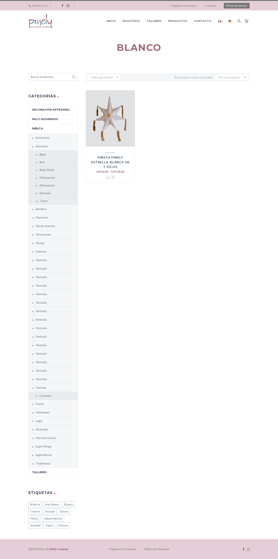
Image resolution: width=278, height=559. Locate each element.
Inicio (111, 21)
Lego (39, 421)
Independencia (52, 518)
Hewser (64, 549)
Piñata (37, 128)
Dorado (50, 511)
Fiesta (34, 518)
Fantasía (45, 193)
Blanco (68, 504)
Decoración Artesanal (51, 109)
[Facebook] (62, 5)
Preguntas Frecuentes (184, 5)
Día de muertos (45, 226)
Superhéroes (44, 455)
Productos (177, 21)
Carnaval (45, 396)
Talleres (154, 21)
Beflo (53, 549)
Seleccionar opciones (108, 177)
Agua (43, 154)
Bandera (41, 209)
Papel (49, 525)
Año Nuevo (52, 504)
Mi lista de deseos (236, 5)
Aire (42, 162)
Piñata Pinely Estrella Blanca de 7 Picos (110, 162)
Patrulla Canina (46, 438)
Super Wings (44, 446)
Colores (35, 511)
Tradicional (43, 463)
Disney (40, 243)
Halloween (43, 412)
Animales (42, 146)
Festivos (41, 387)
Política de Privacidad (156, 549)
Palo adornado (45, 119)
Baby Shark (47, 170)
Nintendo (42, 429)
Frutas (40, 404)
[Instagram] (68, 5)
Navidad (35, 525)
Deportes (42, 217)
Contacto (211, 5)
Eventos (41, 251)
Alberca (35, 504)
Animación (43, 138)
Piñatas (63, 525)
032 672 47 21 (39, 5)
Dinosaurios (47, 177)
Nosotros (131, 21)
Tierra (43, 201)
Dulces (64, 511)
